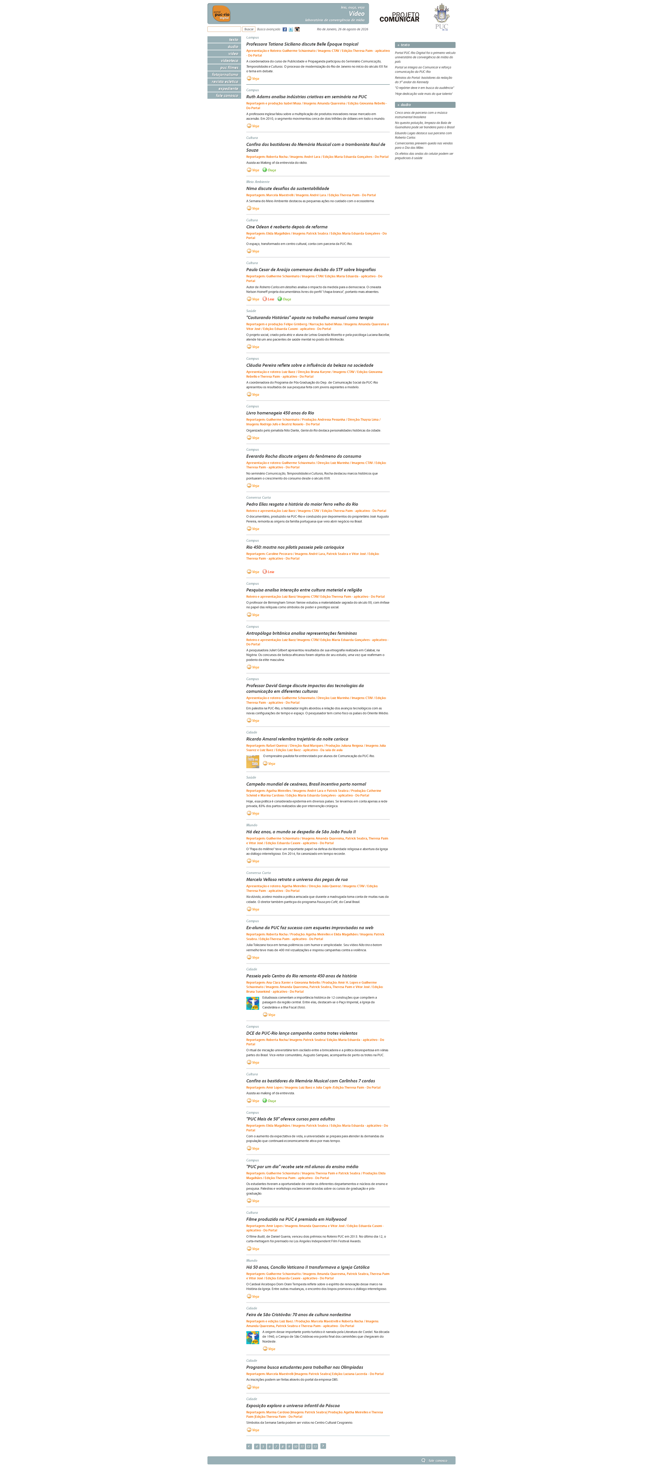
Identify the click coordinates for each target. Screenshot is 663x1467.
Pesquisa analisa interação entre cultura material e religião (304, 590)
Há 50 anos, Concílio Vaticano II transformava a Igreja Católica (308, 1267)
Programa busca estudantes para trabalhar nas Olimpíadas (304, 1367)
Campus (252, 37)
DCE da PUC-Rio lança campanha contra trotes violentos (301, 1033)
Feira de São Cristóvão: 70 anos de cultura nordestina (298, 1314)
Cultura (252, 137)
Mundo (251, 825)
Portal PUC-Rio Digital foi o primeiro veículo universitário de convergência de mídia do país (425, 57)
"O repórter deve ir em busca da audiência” (424, 88)
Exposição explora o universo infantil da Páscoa (293, 1405)
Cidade (251, 732)
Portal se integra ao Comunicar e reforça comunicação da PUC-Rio (423, 70)
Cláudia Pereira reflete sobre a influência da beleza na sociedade (309, 365)
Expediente (228, 88)
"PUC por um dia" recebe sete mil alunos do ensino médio (302, 1166)
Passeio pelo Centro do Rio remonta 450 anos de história (301, 976)
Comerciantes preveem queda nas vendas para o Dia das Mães (424, 146)
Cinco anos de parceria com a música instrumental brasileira (421, 115)
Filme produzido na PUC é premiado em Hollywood (296, 1219)
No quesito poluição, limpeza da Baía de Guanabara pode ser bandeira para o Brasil (425, 125)
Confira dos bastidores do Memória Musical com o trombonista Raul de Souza (315, 147)
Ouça (272, 169)
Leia (271, 299)
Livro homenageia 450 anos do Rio (280, 413)
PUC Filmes (229, 67)
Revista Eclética (225, 81)
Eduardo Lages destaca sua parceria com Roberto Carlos (423, 135)
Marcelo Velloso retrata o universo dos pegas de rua (297, 879)
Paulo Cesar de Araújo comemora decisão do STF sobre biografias (311, 269)
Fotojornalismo (225, 74)
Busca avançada (268, 29)
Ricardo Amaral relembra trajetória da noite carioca (297, 739)
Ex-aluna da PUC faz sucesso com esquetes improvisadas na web (309, 927)
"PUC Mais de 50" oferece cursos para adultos (290, 1119)
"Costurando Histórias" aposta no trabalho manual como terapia (309, 317)
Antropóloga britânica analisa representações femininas (301, 633)
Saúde (251, 310)
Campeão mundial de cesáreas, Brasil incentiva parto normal (306, 784)
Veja (255, 78)
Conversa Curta (258, 497)
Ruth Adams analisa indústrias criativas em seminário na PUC (306, 97)
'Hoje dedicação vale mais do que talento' (423, 94)
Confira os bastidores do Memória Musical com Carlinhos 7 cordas (310, 1081)
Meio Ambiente (258, 181)
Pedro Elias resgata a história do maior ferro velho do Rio (302, 504)
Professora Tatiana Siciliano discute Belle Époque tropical (302, 44)
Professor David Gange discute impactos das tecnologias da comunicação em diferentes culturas (305, 688)
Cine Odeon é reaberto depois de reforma (287, 227)
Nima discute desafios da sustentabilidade (287, 188)
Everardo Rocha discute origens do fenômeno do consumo (303, 456)
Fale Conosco (227, 95)
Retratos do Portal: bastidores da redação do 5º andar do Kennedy (423, 80)
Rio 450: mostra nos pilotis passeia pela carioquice (295, 547)
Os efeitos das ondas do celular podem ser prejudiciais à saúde (424, 156)
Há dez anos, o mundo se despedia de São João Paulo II (301, 832)
